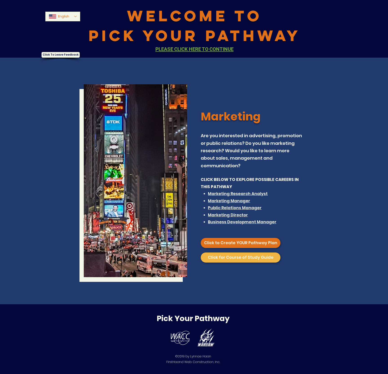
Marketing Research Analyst (238, 193)
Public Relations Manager (235, 208)
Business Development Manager (242, 222)
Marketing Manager (229, 201)
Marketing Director (228, 215)
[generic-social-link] (180, 337)
